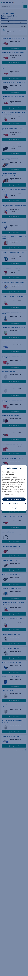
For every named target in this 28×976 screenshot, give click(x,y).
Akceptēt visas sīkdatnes (14, 499)
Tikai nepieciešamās (14, 503)
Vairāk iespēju (14, 507)
